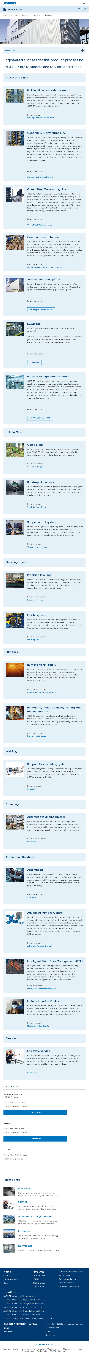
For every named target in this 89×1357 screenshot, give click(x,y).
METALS (37, 15)
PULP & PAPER (38, 1276)
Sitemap (7, 1349)
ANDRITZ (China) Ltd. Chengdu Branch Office (23, 1311)
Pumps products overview (70, 1272)
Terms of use (28, 1351)
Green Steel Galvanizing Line (40, 225)
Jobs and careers (11, 1279)
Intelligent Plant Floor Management (43, 989)
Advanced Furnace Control (39, 946)
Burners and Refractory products (42, 692)
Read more (32, 1073)
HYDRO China (38, 1283)
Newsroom (50, 1335)
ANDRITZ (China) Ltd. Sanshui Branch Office (22, 1307)
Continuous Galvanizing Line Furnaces (44, 267)
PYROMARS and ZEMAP (40, 418)
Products (25, 15)
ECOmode (34, 362)
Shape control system (37, 547)
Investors (49, 1332)
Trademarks (42, 1351)
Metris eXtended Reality (38, 1026)
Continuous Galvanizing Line (40, 177)
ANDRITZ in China (10, 15)
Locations (9, 1292)
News (5, 1283)
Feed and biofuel (66, 1283)
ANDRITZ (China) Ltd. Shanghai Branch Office (23, 1304)
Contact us (35, 1113)
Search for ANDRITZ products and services (64, 1324)
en (84, 3)
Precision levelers (35, 600)
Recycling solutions (67, 1279)
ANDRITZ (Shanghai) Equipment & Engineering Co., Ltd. (27, 1319)
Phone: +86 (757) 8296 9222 (15, 1155)
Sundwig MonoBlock (36, 507)
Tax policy (82, 1349)
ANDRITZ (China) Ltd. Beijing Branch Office (22, 1300)
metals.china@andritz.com (15, 1106)
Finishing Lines (33, 640)
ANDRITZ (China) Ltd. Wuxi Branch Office (21, 1315)
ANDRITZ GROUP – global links (20, 1326)
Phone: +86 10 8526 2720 (14, 1129)
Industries (7, 1332)
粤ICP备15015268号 (58, 1351)
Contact (7, 1276)
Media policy (69, 1349)
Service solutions (52, 1328)
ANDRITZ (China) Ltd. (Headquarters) (19, 1296)
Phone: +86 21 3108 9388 (14, 1102)
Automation (32, 898)
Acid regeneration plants (41, 310)
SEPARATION (38, 1287)
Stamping (31, 842)
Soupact (31, 789)
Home (7, 1271)
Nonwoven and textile (69, 1287)
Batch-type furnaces (36, 736)
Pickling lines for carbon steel (40, 118)
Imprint (16, 1349)
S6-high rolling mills (36, 467)
